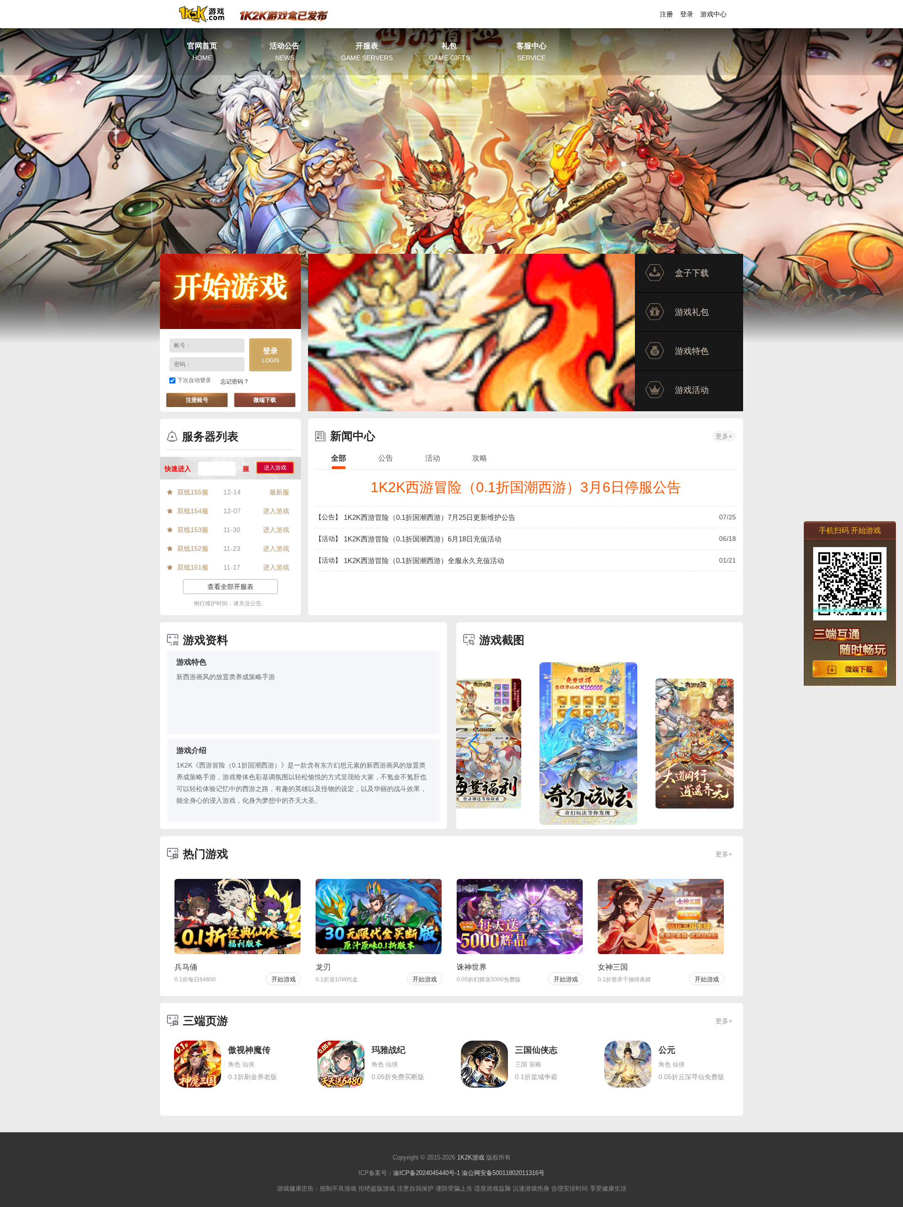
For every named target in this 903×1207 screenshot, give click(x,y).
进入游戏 (275, 467)
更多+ (723, 436)
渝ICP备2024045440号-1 (426, 1172)
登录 (686, 14)
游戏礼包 (692, 312)
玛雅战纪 (388, 1050)
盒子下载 (692, 273)
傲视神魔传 (249, 1050)
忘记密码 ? (234, 381)
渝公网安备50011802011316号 (503, 1172)
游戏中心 (713, 14)
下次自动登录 (194, 380)
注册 (666, 14)
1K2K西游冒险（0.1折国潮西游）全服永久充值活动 (424, 560)
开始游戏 (230, 291)
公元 (666, 1050)
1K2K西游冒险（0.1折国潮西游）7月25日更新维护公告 (429, 517)
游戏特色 (692, 351)
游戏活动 (692, 390)
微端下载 (264, 400)
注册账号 (197, 400)
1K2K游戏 (470, 1157)
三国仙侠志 (536, 1050)
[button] (474, 743)
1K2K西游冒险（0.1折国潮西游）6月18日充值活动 (422, 539)
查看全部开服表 (230, 586)
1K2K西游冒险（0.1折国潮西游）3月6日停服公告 (526, 487)
